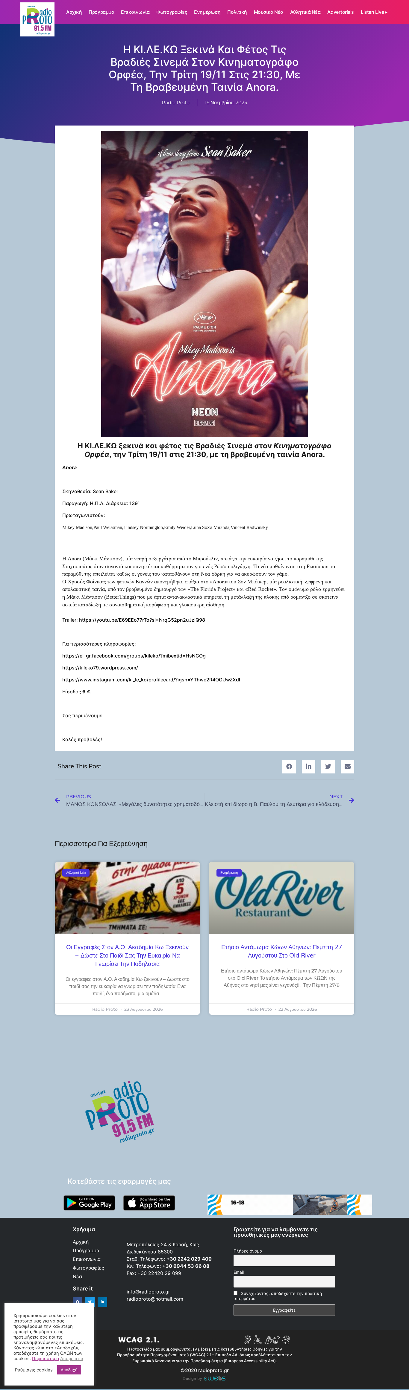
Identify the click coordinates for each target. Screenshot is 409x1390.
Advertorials (340, 12)
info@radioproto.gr (148, 1292)
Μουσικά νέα (268, 12)
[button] (289, 766)
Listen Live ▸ (374, 12)
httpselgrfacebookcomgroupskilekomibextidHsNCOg (134, 656)
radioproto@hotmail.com (156, 1299)
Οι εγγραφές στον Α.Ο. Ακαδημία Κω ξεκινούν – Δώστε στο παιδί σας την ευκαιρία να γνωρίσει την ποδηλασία (127, 956)
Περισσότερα (45, 1358)
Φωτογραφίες (171, 12)
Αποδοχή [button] (69, 1369)
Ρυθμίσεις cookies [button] (34, 1370)
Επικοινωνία (135, 12)
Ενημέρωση (207, 12)
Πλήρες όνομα (248, 1250)
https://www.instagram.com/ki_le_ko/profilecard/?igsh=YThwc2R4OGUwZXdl (151, 680)
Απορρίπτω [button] (71, 1358)
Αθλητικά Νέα (305, 12)
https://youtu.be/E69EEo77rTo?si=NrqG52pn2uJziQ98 (142, 620)
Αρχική (74, 12)
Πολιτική (237, 12)
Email (239, 1272)
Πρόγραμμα (101, 12)
